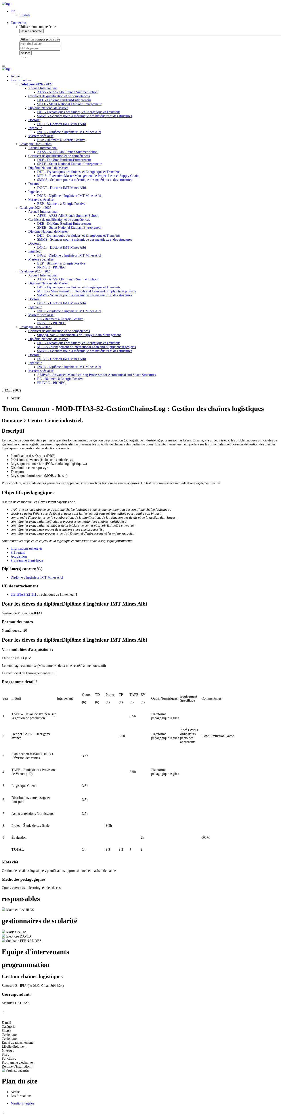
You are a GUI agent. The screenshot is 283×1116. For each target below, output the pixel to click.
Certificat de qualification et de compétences (59, 96)
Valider (25, 53)
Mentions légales (22, 1103)
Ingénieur (35, 128)
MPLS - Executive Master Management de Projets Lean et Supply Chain (88, 176)
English (24, 15)
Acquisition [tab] (19, 556)
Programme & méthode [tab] (27, 560)
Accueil (16, 76)
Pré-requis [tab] (18, 552)
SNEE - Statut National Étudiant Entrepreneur (69, 104)
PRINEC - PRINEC (51, 267)
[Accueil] (6, 4)
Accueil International (42, 88)
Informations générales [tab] (26, 548)
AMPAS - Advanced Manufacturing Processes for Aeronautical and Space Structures (96, 375)
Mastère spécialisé (41, 136)
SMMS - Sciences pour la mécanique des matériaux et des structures (84, 116)
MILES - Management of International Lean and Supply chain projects (86, 291)
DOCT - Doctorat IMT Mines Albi (61, 124)
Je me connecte (31, 31)
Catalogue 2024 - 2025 (35, 207)
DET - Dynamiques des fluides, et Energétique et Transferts (78, 112)
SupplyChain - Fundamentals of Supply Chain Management (79, 335)
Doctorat (34, 120)
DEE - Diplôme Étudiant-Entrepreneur (64, 100)
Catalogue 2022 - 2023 (35, 327)
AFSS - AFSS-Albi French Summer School (67, 92)
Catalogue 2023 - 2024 (35, 271)
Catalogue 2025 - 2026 (35, 144)
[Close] (3, 1011)
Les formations (21, 80)
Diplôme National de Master (48, 108)
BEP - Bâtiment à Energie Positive (61, 140)
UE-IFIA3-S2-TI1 (23, 594)
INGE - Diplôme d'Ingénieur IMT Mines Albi (69, 132)
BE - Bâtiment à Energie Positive (60, 319)
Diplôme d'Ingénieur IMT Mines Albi (37, 577)
